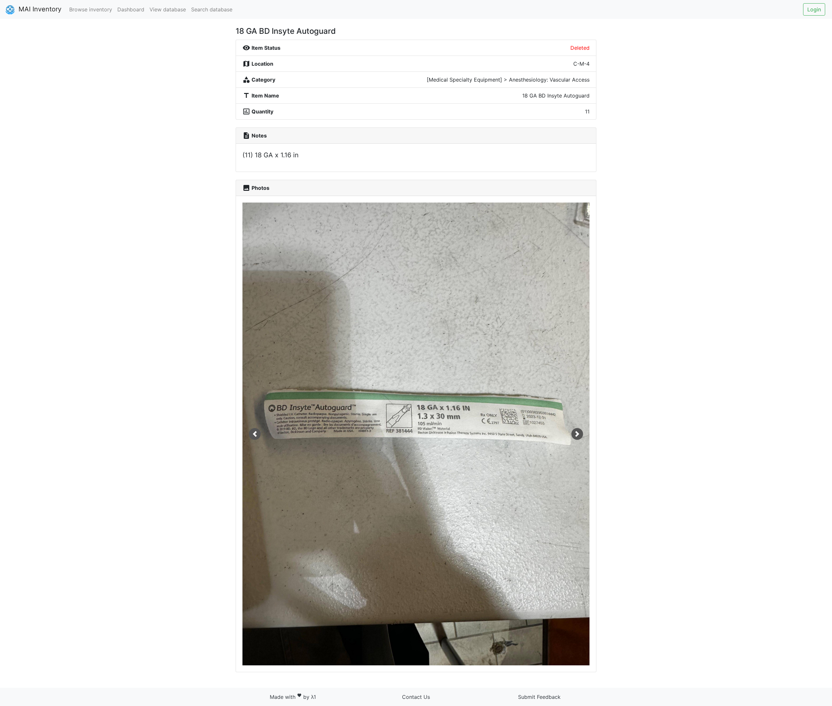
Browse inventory (90, 9)
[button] (255, 434)
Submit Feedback (539, 697)
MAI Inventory (39, 9)
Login (814, 9)
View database (168, 9)
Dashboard (130, 9)
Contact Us (416, 697)
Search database (211, 9)
